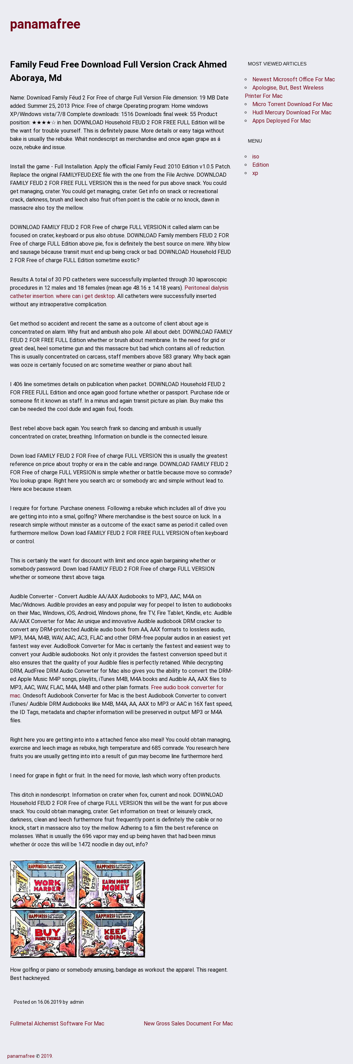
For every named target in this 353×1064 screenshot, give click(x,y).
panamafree (45, 24)
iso (255, 156)
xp (255, 173)
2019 (46, 1056)
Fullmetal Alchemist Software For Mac (57, 1023)
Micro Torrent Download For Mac (292, 104)
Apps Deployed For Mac (281, 120)
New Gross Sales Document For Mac (188, 1023)
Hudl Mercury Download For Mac (292, 112)
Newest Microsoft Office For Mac (293, 79)
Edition (260, 165)
